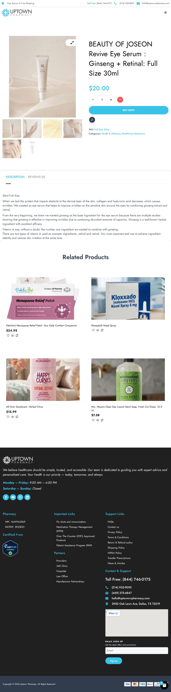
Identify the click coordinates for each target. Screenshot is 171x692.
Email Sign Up (114, 641)
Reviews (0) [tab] (36, 177)
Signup (113, 660)
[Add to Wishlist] (120, 99)
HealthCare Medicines (133, 133)
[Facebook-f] (6, 497)
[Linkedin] (27, 497)
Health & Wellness (111, 133)
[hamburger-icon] (165, 12)
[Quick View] (12, 336)
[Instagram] (20, 497)
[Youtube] (13, 497)
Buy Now (128, 110)
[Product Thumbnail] (72, 42)
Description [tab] (15, 177)
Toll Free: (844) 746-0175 (127, 579)
